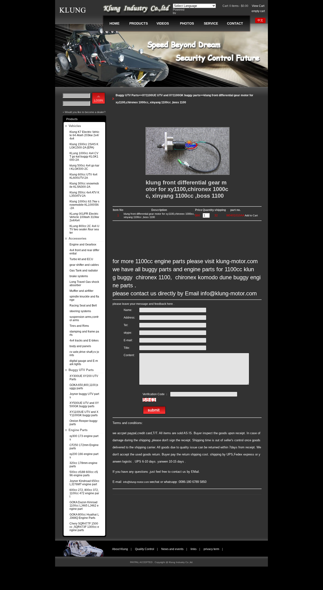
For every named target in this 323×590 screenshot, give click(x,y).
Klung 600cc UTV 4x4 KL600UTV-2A (83, 176)
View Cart (258, 6)
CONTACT (235, 23)
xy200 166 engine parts (84, 455)
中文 (260, 20)
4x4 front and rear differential (84, 252)
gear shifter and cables (84, 265)
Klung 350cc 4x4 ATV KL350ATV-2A (84, 194)
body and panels (80, 346)
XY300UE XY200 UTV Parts (84, 377)
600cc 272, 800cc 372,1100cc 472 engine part (84, 493)
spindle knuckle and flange (84, 298)
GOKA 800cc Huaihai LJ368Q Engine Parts (84, 516)
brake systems (79, 276)
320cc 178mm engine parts (83, 464)
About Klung (120, 549)
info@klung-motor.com (136, 482)
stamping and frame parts (84, 333)
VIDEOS (163, 23)
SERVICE (211, 23)
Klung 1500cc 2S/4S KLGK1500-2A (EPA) (84, 146)
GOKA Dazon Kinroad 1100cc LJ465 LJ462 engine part (84, 506)
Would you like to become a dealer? (85, 112)
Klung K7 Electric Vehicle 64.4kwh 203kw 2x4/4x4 (84, 135)
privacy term (211, 549)
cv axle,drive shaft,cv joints (84, 353)
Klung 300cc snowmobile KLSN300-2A (84, 185)
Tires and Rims (79, 326)
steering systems (80, 311)
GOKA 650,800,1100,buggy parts (84, 386)
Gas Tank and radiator (84, 270)
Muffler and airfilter (81, 291)
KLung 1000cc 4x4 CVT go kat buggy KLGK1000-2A (84, 157)
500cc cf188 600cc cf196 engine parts (84, 473)
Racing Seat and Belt (83, 305)
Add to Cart (251, 215)
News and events (172, 549)
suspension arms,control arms (84, 318)
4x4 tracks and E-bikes (84, 340)
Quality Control (144, 549)
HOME (114, 23)
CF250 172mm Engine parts (84, 446)
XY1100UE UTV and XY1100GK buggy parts (84, 413)
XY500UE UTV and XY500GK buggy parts (84, 404)
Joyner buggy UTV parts (84, 395)
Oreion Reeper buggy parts (83, 422)
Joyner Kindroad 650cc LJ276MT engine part (84, 482)
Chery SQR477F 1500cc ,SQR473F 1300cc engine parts (84, 527)
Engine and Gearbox (83, 244)
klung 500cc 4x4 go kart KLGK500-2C (84, 167)
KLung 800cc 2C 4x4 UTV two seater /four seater (84, 229)
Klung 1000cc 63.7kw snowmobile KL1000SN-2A (84, 205)
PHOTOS (187, 23)
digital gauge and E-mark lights (84, 362)
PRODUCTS (138, 23)
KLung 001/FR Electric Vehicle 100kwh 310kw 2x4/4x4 (84, 217)
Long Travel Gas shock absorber (84, 283)
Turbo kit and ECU (81, 259)
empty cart (258, 11)
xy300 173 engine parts (84, 437)
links (193, 549)
